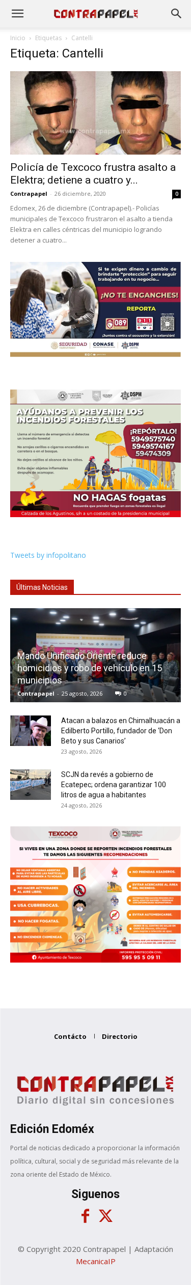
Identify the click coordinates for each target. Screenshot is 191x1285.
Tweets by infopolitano (48, 555)
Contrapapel (28, 193)
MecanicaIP (96, 1261)
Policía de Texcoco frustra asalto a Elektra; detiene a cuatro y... (93, 173)
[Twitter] (106, 1216)
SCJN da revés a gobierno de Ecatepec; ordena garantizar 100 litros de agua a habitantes (113, 784)
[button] (17, 13)
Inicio (17, 38)
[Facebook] (85, 1216)
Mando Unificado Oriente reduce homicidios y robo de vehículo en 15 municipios (89, 667)
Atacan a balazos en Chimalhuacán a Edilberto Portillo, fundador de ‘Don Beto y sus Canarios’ (120, 730)
